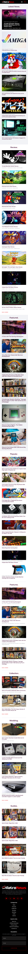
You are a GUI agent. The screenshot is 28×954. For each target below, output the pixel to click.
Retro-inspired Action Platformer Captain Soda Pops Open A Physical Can (14, 469)
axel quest (4, 248)
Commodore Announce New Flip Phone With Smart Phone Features (13, 485)
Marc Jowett (4, 603)
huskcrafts (6, 28)
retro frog (12, 740)
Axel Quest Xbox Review (8, 247)
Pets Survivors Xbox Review (9, 186)
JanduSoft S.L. (4, 167)
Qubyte (13, 208)
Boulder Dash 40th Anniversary (13, 643)
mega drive (4, 692)
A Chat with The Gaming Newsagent (12, 336)
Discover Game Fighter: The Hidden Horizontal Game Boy (12, 425)
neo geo (8, 740)
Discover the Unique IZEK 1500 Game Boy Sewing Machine (14, 447)
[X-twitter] (10, 898)
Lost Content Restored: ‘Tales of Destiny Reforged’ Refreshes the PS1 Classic (12, 777)
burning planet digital (14, 309)
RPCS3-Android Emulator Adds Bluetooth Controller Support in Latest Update (12, 796)
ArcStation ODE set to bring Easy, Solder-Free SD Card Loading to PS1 (13, 517)
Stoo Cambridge (11, 623)
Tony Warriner (17, 623)
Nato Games (9, 208)
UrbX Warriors (22, 623)
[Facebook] (6, 898)
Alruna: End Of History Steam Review (11, 307)
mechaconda (4, 208)
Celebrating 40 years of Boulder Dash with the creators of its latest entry (13, 375)
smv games (9, 268)
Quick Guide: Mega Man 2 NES (10, 840)
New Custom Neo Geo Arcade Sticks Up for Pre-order (13, 738)
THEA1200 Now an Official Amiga (9, 50)
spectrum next (4, 623)
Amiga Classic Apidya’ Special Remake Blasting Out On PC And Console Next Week (13, 116)
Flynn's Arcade (4, 228)
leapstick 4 (4, 740)
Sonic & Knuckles (18, 692)
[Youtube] (14, 898)
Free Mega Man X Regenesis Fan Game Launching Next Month (12, 501)
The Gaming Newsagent (15, 603)
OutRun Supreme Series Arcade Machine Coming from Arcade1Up (12, 577)
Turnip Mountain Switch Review (10, 166)
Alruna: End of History (6, 309)
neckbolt (20, 309)
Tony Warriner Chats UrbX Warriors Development (12, 355)
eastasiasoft (4, 268)
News (21, 335)
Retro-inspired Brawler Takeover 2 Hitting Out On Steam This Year (14, 532)
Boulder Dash (4, 643)
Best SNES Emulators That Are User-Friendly (13, 858)
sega (7, 692)
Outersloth (10, 28)
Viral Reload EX (17, 228)
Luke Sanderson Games (11, 167)
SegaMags (9, 603)
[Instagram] (17, 898)
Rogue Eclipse (15, 28)
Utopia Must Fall (11, 288)
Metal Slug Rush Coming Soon (10, 547)
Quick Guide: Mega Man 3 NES (10, 823)
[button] (22, 2)
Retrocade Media (11, 228)
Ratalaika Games (17, 248)
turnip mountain (19, 167)
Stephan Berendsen (5, 644)
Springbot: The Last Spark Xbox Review (12, 267)
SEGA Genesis (11, 692)
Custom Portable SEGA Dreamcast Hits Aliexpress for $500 (12, 758)
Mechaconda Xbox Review (9, 206)
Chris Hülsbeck (22, 643)
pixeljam (3, 288)
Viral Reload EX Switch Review (10, 226)
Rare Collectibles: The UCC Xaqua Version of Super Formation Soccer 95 (13, 709)
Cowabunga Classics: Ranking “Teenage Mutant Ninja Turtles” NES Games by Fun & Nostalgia (14, 400)
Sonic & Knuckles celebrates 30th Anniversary (14, 690)
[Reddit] (21, 898)
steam (20, 28)
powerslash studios (9, 248)
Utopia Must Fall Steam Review (10, 287)
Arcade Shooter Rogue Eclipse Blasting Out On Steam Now (12, 25)
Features (17, 335)
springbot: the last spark (16, 268)
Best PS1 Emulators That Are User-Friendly (13, 875)
